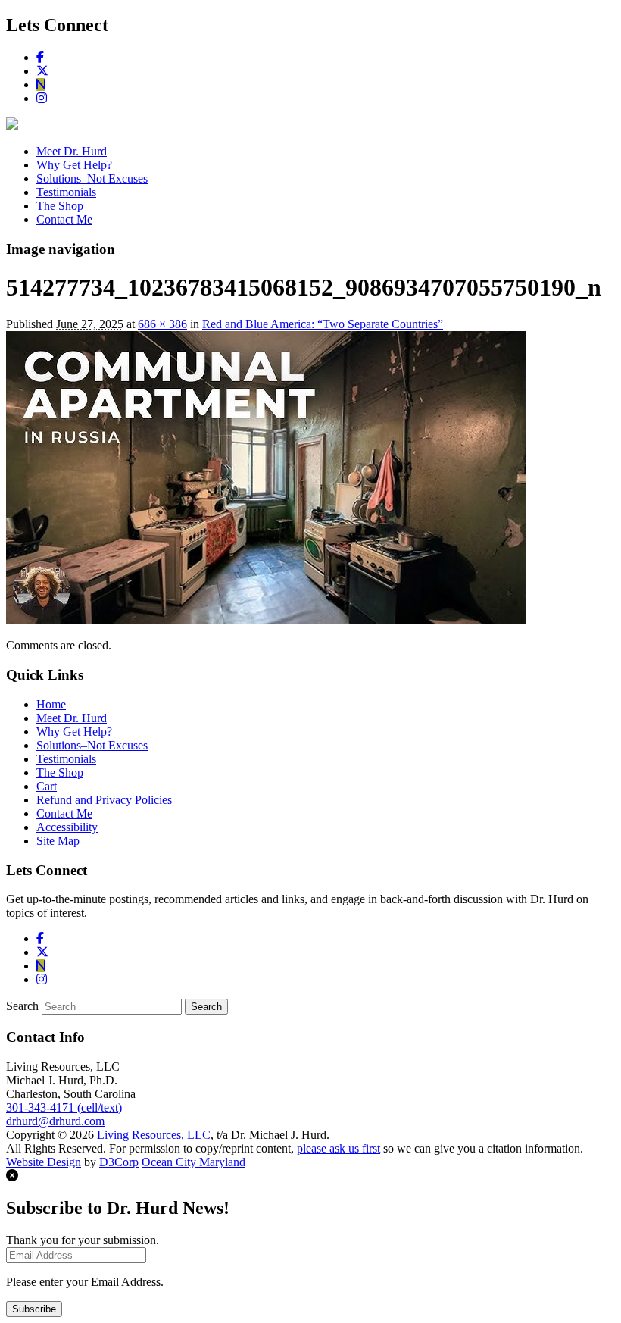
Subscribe (34, 1309)
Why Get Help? (74, 164)
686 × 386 (162, 323)
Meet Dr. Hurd (71, 151)
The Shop (59, 205)
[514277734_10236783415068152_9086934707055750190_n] (266, 619)
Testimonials (66, 192)
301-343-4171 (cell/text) (64, 1107)
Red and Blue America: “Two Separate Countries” (322, 323)
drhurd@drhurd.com (55, 1121)
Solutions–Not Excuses (92, 178)
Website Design (43, 1162)
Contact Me (64, 219)
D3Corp (119, 1162)
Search (22, 1005)
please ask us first (338, 1148)
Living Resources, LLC (154, 1134)
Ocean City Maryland (193, 1162)
